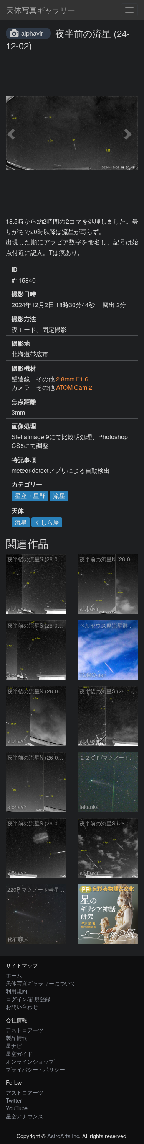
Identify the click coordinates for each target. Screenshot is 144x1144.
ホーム (14, 975)
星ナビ (14, 1045)
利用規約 (16, 991)
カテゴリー (27, 484)
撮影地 (21, 343)
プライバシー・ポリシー (35, 1069)
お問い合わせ (22, 1006)
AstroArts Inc (63, 1136)
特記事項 (24, 460)
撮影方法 (24, 319)
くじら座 (47, 522)
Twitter (14, 1100)
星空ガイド (19, 1053)
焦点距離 (24, 401)
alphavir (32, 33)
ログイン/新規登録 (28, 999)
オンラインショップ (30, 1061)
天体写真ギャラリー (40, 9)
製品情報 (16, 1037)
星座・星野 (30, 495)
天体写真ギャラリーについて (41, 983)
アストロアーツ (24, 1030)
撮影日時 (24, 294)
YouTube (17, 1108)
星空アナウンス (24, 1116)
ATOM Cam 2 (74, 387)
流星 (59, 495)
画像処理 (24, 426)
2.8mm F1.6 (72, 378)
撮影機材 (24, 368)
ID (15, 269)
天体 (18, 511)
